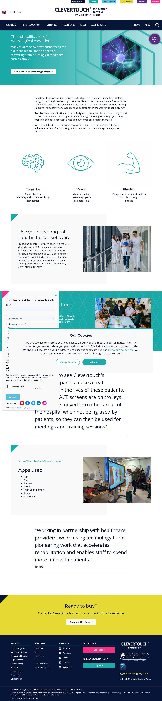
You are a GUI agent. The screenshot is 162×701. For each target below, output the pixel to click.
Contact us (99, 649)
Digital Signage (17, 660)
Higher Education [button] (30, 25)
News (137, 25)
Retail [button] (83, 25)
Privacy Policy (104, 693)
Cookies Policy (116, 693)
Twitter (65, 657)
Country (9, 314)
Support (93, 2)
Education (12, 327)
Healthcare (39, 656)
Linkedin (65, 662)
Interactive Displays (19, 652)
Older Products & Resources (32, 695)
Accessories (16, 675)
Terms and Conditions (52, 695)
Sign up (99, 665)
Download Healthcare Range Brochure (33, 71)
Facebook (66, 653)
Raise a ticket (77, 2)
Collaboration (16, 679)
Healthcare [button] (68, 25)
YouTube (66, 648)
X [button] (56, 294)
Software (14, 667)
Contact (155, 2)
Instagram (66, 667)
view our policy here (122, 350)
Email (8, 305)
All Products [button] (98, 25)
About (148, 25)
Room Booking (17, 663)
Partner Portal (109, 2)
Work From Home (42, 667)
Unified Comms (17, 671)
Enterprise (39, 648)
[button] (28, 12)
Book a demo (126, 2)
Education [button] (10, 25)
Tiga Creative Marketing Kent (29, 698)
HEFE (37, 660)
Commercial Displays (19, 656)
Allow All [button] (94, 362)
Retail (37, 652)
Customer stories (42, 663)
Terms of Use (93, 693)
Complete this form (79, 622)
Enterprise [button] (51, 25)
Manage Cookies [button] (68, 362)
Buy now (142, 2)
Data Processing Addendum (133, 693)
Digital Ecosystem (18, 648)
